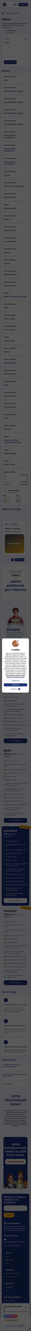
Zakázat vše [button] (15, 680)
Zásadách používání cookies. (15, 677)
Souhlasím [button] (15, 685)
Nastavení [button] (14, 689)
